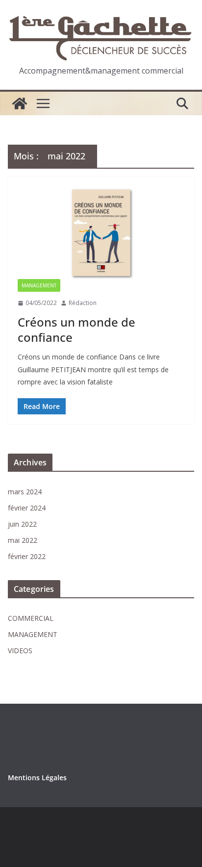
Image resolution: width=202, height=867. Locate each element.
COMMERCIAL (30, 618)
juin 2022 (22, 524)
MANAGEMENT (39, 285)
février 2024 (27, 507)
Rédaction (83, 303)
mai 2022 (22, 540)
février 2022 (27, 556)
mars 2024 (25, 491)
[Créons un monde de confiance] (101, 232)
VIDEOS (20, 650)
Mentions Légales (37, 777)
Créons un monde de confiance (76, 329)
